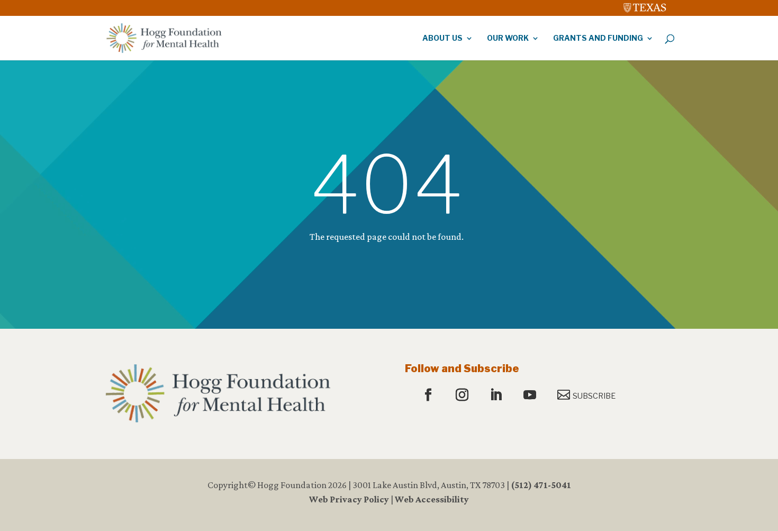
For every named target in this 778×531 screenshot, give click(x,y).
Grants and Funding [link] (598, 38)
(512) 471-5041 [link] (541, 485)
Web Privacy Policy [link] (349, 499)
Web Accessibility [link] (432, 499)
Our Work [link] (508, 38)
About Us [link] (442, 38)
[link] (645, 5)
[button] (429, 395)
